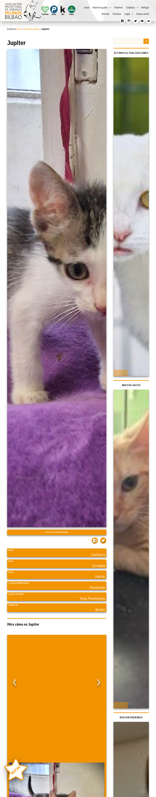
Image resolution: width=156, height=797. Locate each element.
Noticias (105, 13)
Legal (127, 13)
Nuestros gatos (100, 7)
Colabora (130, 7)
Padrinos (118, 7)
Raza (10, 561)
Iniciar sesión (142, 13)
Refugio (145, 7)
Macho (100, 576)
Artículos (117, 13)
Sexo (10, 572)
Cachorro (98, 554)
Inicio (86, 7)
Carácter (13, 605)
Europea (98, 565)
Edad (10, 550)
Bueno (100, 609)
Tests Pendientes (92, 598)
